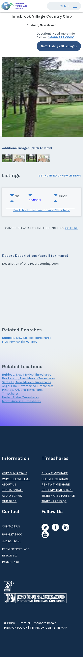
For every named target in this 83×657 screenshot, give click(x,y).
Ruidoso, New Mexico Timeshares (26, 338)
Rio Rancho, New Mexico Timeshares (28, 378)
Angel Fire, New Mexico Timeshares (28, 386)
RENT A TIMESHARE (56, 484)
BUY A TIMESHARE (55, 473)
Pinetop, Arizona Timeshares (22, 390)
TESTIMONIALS (12, 490)
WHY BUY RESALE (14, 473)
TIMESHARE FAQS (54, 501)
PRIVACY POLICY (15, 627)
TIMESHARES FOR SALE (58, 495)
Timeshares (10, 393)
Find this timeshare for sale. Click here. (41, 210)
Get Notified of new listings (59, 175)
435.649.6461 (11, 541)
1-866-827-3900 (61, 37)
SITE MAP (60, 627)
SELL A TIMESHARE (55, 479)
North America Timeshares (21, 401)
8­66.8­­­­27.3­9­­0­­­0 (12, 534)
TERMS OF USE (40, 627)
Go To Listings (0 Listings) (59, 46)
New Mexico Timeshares (19, 341)
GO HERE (71, 228)
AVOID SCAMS (12, 495)
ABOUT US (9, 484)
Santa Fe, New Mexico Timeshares (26, 382)
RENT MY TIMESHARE (57, 490)
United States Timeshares (20, 397)
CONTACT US (11, 526)
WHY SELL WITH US (16, 479)
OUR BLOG (9, 501)
